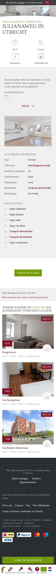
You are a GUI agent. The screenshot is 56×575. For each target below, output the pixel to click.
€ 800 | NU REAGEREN (28, 560)
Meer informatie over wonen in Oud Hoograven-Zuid (24, 297)
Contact (19, 505)
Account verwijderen (32, 526)
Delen (46, 318)
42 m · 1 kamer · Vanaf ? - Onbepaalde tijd (21, 452)
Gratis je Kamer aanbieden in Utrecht (22, 511)
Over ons (7, 505)
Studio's (36, 478)
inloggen (21, 573)
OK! (47, 2)
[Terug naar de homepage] (3, 570)
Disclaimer (29, 523)
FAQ (37, 573)
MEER (26, 105)
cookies (21, 2)
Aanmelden (10, 573)
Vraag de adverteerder (39, 188)
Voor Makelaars (41, 505)
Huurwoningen (20, 478)
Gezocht (30, 573)
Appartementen (27, 482)
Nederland (47, 520)
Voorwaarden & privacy (12, 523)
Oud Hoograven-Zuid (39, 165)
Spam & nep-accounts (11, 526)
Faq (28, 505)
